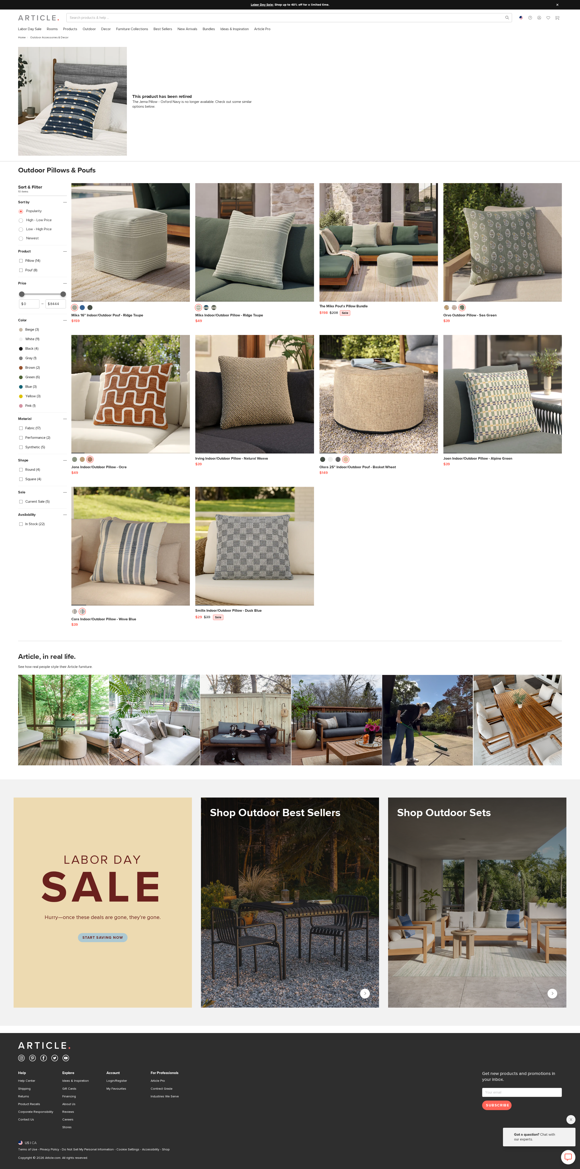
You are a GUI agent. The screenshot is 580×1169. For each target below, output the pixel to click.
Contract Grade (161, 1088)
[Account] (539, 17)
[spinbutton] (29, 303)
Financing (69, 1096)
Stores (67, 1127)
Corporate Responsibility (35, 1111)
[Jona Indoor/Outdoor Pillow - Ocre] (130, 394)
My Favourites (116, 1088)
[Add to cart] (185, 308)
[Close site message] (557, 4)
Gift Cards (69, 1088)
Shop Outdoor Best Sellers (365, 993)
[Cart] (557, 18)
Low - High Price (39, 229)
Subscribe (497, 1105)
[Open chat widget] (568, 1157)
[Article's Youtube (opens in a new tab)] (66, 1059)
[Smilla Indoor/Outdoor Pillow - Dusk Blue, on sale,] (254, 546)
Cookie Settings (127, 1149)
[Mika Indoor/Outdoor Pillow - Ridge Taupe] (254, 242)
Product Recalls (29, 1104)
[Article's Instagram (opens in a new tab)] (21, 1059)
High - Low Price (39, 220)
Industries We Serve (165, 1096)
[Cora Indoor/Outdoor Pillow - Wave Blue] (130, 546)
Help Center (26, 1080)
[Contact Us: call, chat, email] (530, 17)
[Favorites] (548, 18)
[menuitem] (29, 29)
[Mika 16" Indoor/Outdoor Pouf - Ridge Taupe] (130, 242)
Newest (32, 238)
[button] (530, 17)
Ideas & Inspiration (75, 1080)
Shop (166, 1149)
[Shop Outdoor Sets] (477, 907)
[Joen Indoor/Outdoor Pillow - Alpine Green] (502, 394)
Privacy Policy (49, 1149)
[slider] (21, 294)
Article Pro (158, 1080)
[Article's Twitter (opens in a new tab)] (54, 1059)
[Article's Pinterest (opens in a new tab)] (32, 1059)
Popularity (34, 211)
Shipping (24, 1088)
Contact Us (26, 1119)
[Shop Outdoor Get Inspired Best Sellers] (290, 903)
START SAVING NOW (102, 937)
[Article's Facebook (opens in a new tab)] (43, 1059)
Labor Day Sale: (262, 4)
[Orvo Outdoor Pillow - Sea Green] (502, 242)
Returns (23, 1096)
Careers (67, 1119)
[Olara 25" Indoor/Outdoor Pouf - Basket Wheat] (378, 394)
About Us (68, 1104)
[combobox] (521, 17)
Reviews (68, 1111)
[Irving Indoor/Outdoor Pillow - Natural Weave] (254, 394)
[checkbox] (42, 260)
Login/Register (116, 1080)
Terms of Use (27, 1149)
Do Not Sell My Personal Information (88, 1149)
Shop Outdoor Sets (552, 993)
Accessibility (150, 1149)
